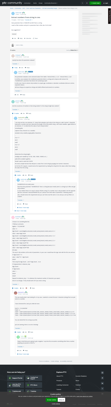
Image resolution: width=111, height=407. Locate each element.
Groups (40, 3)
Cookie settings (55, 361)
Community (18, 8)
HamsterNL (21, 292)
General (14, 34)
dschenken (18, 216)
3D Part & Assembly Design (49, 8)
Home (11, 8)
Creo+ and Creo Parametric (33, 8)
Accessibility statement (66, 361)
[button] (95, 3)
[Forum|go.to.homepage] (12, 3)
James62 (17, 101)
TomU (22, 336)
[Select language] (87, 3)
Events (35, 3)
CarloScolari (18, 12)
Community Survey (109, 16)
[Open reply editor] (44, 45)
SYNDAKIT (18, 55)
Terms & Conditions (44, 361)
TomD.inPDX (21, 117)
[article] (44, 61)
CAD (23, 8)
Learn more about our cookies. (84, 396)
